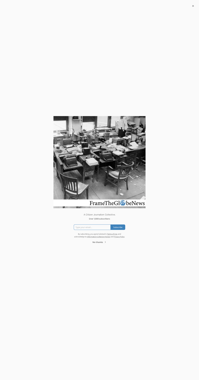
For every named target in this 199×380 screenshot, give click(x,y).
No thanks (97, 242)
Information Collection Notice (98, 236)
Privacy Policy (119, 236)
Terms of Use (112, 234)
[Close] (193, 6)
